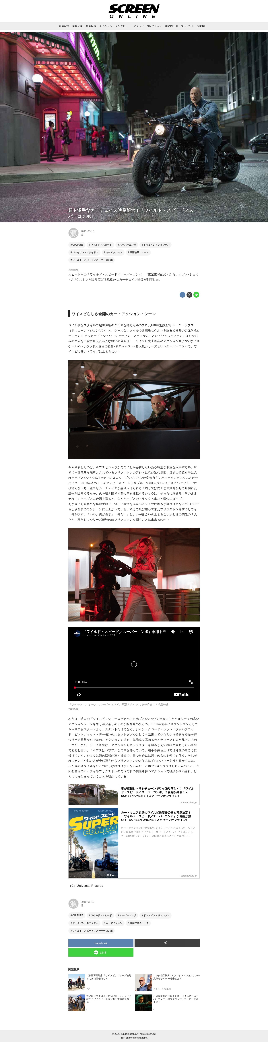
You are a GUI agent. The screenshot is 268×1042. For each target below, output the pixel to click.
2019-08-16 (87, 231)
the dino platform (138, 1037)
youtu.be (73, 708)
